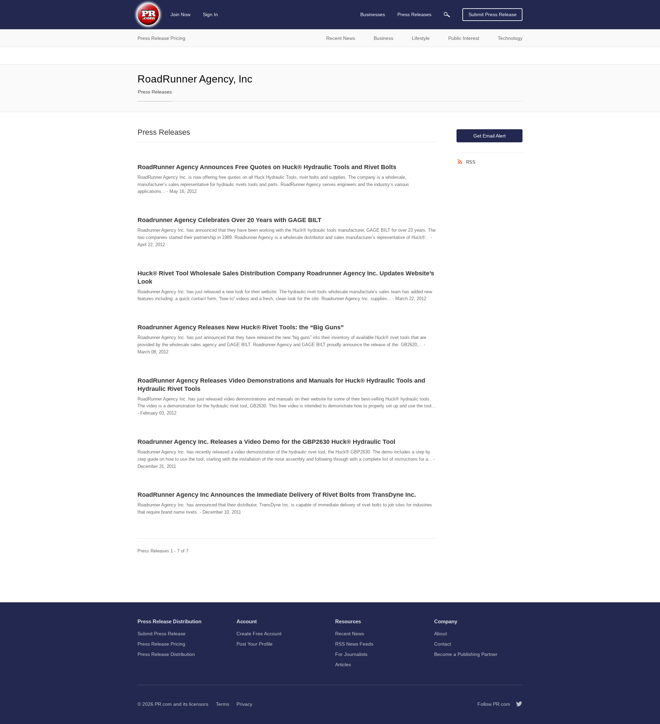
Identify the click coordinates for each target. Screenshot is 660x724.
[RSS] (461, 162)
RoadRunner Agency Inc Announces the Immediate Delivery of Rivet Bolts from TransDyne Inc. (277, 494)
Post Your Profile (254, 644)
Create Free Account (259, 633)
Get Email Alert (489, 136)
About (440, 633)
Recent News (349, 633)
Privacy (244, 704)
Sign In (210, 14)
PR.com (163, 704)
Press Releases (155, 92)
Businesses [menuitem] (372, 14)
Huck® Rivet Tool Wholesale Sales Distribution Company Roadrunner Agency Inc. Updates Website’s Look (286, 277)
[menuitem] (447, 15)
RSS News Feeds (354, 644)
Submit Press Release (493, 14)
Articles (343, 664)
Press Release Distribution (166, 654)
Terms (222, 704)
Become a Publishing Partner (465, 654)
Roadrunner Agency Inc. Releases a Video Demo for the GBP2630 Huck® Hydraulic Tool (266, 441)
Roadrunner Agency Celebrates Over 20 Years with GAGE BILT (229, 220)
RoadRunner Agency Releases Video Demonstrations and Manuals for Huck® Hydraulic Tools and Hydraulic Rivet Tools (281, 384)
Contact (442, 644)
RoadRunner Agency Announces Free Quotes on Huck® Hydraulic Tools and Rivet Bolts (267, 167)
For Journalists (351, 654)
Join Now (180, 14)
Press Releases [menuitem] (414, 14)
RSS (470, 162)
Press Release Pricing (161, 644)
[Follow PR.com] (516, 704)
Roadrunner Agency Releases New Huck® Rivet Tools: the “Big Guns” (241, 327)
